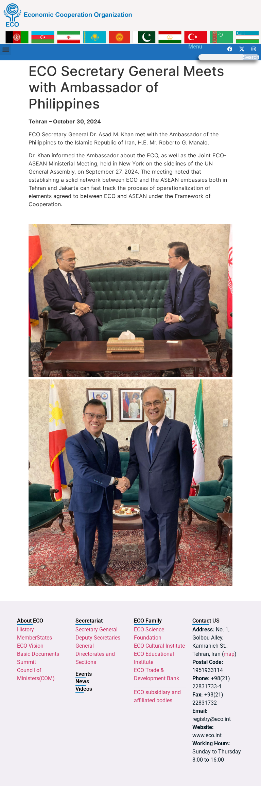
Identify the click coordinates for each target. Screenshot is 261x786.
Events (83, 674)
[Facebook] (230, 49)
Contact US (206, 620)
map (229, 654)
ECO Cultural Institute (159, 646)
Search (251, 57)
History (25, 629)
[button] (5, 49)
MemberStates (34, 637)
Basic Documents (38, 654)
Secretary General (96, 629)
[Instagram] (254, 49)
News (82, 681)
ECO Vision (30, 646)
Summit (26, 662)
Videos (83, 689)
